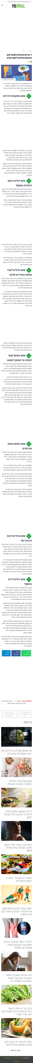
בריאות (14, 701)
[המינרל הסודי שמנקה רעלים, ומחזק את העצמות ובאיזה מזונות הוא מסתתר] (16, 928)
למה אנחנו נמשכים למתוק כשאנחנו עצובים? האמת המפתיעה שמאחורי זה (19, 978)
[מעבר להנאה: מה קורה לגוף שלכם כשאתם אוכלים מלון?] (16, 1028)
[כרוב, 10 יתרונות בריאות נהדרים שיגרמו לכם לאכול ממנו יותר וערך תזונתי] (16, 994)
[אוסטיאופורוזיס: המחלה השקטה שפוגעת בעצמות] (16, 767)
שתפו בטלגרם (7, 653)
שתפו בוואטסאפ (27, 653)
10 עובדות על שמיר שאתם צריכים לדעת (25, 714)
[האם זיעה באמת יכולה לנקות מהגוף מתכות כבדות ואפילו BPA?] (16, 831)
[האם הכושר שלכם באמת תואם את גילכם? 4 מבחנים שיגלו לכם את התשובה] (16, 895)
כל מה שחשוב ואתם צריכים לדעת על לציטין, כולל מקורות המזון (18, 814)
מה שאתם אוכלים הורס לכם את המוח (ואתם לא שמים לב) (16, 752)
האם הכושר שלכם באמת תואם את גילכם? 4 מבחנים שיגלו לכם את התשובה (16, 911)
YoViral (25, 1058)
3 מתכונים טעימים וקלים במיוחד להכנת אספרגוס (9, 714)
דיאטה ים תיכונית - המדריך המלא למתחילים (19, 879)
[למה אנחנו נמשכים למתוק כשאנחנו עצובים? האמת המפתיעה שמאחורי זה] (16, 961)
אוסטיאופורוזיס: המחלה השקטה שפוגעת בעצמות (20, 782)
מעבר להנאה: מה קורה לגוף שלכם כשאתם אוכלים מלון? (18, 1043)
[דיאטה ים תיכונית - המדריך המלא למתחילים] (16, 864)
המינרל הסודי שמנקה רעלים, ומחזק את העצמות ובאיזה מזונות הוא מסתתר (18, 944)
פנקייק (27, 623)
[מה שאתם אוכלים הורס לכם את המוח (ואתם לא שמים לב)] (16, 737)
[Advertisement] (16, 28)
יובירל (28, 61)
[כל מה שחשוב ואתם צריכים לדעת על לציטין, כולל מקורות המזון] (16, 797)
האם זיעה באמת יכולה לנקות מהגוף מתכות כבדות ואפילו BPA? (18, 847)
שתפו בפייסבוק (16, 653)
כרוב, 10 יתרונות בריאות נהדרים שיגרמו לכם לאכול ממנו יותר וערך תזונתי (16, 1011)
